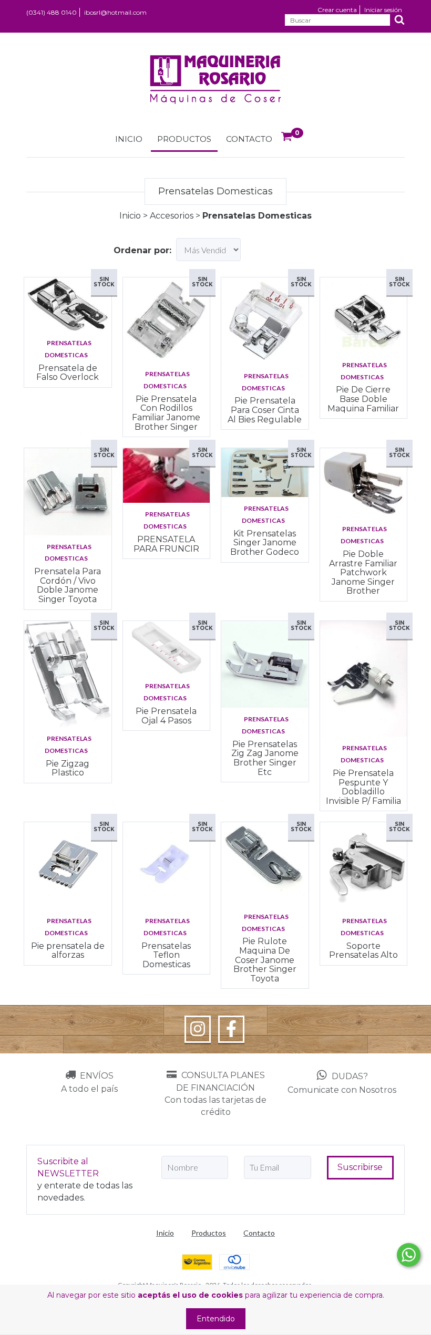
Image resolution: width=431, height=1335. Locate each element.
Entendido (216, 1318)
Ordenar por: (142, 250)
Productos (184, 139)
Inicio (128, 139)
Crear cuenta (337, 10)
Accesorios (173, 216)
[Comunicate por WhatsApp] (408, 1255)
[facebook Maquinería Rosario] (231, 1029)
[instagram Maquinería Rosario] (197, 1029)
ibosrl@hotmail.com (115, 12)
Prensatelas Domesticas (68, 349)
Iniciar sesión (383, 10)
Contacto (249, 139)
